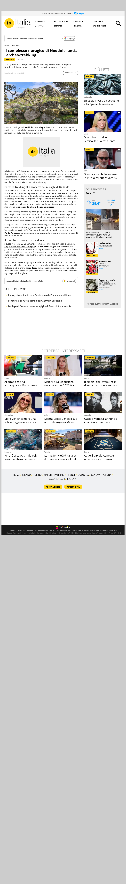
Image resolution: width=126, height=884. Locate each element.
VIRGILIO (19, 530)
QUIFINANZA (94, 530)
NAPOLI (48, 474)
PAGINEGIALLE (28, 530)
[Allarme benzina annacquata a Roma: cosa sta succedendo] (23, 365)
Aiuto (54, 533)
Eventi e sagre (99, 26)
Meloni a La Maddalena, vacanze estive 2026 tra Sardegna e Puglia (59, 385)
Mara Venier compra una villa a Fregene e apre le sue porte (21, 422)
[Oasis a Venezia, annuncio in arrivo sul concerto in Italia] (103, 402)
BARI (62, 478)
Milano (87, 134)
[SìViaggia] (79, 13)
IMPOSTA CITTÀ (73, 487)
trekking (10, 198)
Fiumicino (8, 415)
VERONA (106, 474)
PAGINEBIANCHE (61, 530)
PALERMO (59, 474)
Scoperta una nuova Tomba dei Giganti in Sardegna (35, 300)
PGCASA (52, 530)
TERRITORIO (15, 45)
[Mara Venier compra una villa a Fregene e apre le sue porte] (23, 402)
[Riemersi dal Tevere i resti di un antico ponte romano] (103, 365)
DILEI (79, 530)
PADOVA (71, 478)
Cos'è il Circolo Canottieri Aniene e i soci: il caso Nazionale (100, 459)
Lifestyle (39, 26)
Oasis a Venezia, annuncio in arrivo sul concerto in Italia (100, 422)
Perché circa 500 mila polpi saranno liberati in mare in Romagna (21, 459)
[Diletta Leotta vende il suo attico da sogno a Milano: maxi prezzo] (63, 402)
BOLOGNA (83, 474)
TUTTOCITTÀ (72, 530)
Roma (6, 378)
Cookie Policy (31, 533)
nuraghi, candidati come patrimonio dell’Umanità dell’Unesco (36, 214)
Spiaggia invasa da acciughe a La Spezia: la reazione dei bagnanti (101, 104)
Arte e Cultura (61, 21)
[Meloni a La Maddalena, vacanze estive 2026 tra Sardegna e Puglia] (63, 365)
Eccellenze (40, 21)
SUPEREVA (113, 530)
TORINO (37, 474)
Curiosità (78, 21)
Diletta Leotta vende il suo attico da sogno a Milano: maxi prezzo (60, 422)
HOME (6, 45)
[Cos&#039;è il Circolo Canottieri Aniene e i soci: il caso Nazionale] (103, 439)
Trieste (47, 452)
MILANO (26, 474)
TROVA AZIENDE (53, 487)
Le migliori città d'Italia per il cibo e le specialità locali (61, 457)
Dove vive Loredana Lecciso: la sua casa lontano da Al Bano (101, 140)
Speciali (58, 26)
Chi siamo (9, 533)
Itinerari (77, 26)
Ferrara (7, 452)
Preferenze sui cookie (44, 533)
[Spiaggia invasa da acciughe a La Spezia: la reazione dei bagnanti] (102, 84)
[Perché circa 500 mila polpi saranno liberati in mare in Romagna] (23, 439)
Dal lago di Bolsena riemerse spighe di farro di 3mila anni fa (39, 306)
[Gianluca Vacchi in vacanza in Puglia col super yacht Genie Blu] (102, 158)
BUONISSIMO (104, 530)
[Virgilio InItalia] (17, 23)
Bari (85, 171)
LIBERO (12, 530)
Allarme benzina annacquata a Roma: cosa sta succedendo (20, 385)
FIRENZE (71, 474)
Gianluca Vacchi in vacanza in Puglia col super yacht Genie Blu (101, 177)
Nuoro (20, 59)
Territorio (98, 21)
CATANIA (53, 478)
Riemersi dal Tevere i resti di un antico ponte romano (101, 383)
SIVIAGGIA (85, 530)
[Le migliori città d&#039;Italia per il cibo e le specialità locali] (63, 439)
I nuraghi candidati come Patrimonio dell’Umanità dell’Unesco (40, 295)
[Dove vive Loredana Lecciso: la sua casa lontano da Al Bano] (102, 121)
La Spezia (88, 97)
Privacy (24, 533)
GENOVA (95, 474)
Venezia (87, 415)
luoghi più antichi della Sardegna (19, 246)
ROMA (16, 474)
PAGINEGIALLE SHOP (41, 530)
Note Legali (17, 533)
